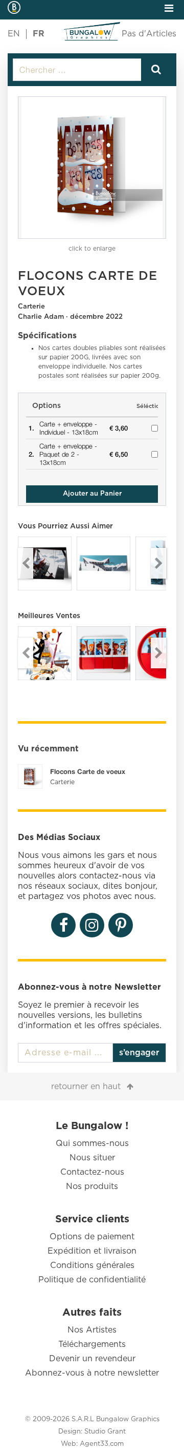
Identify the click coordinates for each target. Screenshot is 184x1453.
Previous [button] (25, 563)
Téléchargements (92, 1344)
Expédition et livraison (92, 1251)
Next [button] (158, 563)
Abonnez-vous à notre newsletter (92, 1373)
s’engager (139, 1053)
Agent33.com (102, 1444)
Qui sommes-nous (92, 1143)
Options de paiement (92, 1237)
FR (38, 34)
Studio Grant (105, 1431)
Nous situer (92, 1158)
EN (14, 34)
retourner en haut (86, 1086)
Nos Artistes (92, 1330)
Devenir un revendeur (92, 1359)
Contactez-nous (92, 1172)
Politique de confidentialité (92, 1280)
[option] (92, 167)
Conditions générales (92, 1265)
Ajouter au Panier (92, 493)
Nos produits (92, 1186)
